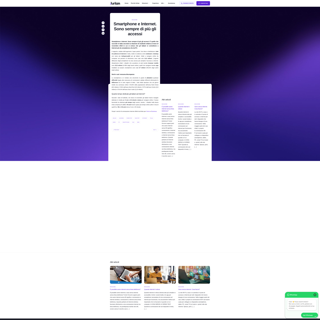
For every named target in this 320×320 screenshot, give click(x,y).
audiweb (121, 118)
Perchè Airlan (135, 3)
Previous (116, 129)
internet (144, 118)
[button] (315, 294)
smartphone (126, 122)
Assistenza (171, 3)
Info (162, 3)
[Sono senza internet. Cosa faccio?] (194, 274)
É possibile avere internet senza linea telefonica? (168, 109)
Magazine (134, 19)
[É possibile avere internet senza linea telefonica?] (126, 274)
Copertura (155, 3)
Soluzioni (145, 3)
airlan (114, 118)
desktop (137, 118)
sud (133, 122)
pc (119, 122)
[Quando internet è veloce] (160, 274)
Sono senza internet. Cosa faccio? (189, 289)
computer (129, 118)
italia (151, 118)
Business (154, 111)
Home (126, 3)
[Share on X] (103, 26)
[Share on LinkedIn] (103, 33)
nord (114, 122)
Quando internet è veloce (152, 289)
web (138, 122)
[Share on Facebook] (103, 22)
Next (154, 129)
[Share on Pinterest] (103, 29)
